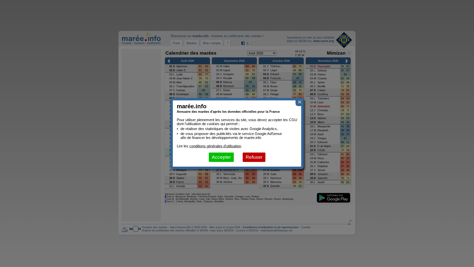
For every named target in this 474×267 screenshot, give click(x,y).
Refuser (254, 157)
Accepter (221, 157)
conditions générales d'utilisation (215, 146)
